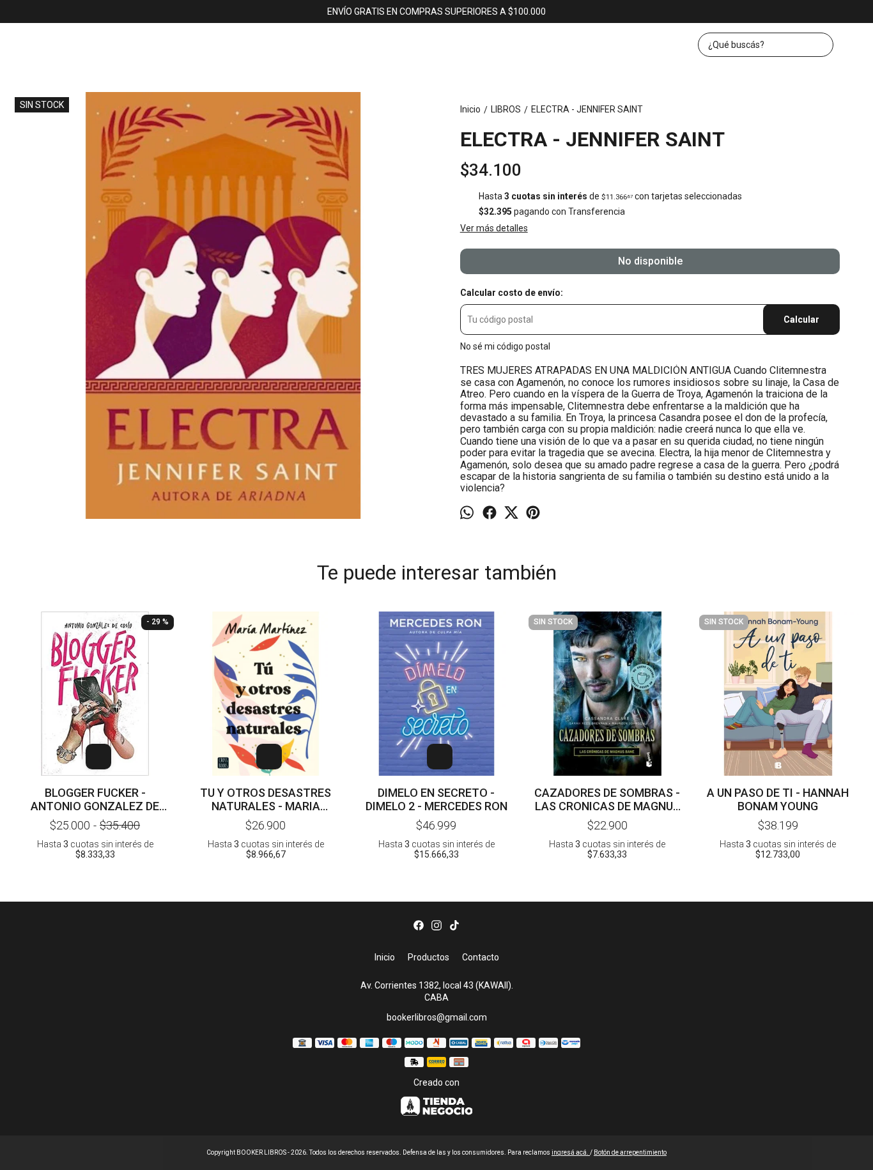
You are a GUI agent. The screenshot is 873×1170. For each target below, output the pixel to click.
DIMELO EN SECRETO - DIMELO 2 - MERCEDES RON (436, 799)
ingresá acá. (571, 1152)
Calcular (801, 319)
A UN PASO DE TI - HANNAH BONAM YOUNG (778, 799)
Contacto (480, 957)
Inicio (385, 957)
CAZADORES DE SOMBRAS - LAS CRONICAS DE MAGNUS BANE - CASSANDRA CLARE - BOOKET (607, 799)
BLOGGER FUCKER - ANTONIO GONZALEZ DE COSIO (95, 799)
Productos (428, 957)
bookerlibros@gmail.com (437, 1017)
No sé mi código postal (505, 346)
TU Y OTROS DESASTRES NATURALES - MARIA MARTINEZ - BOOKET (265, 799)
